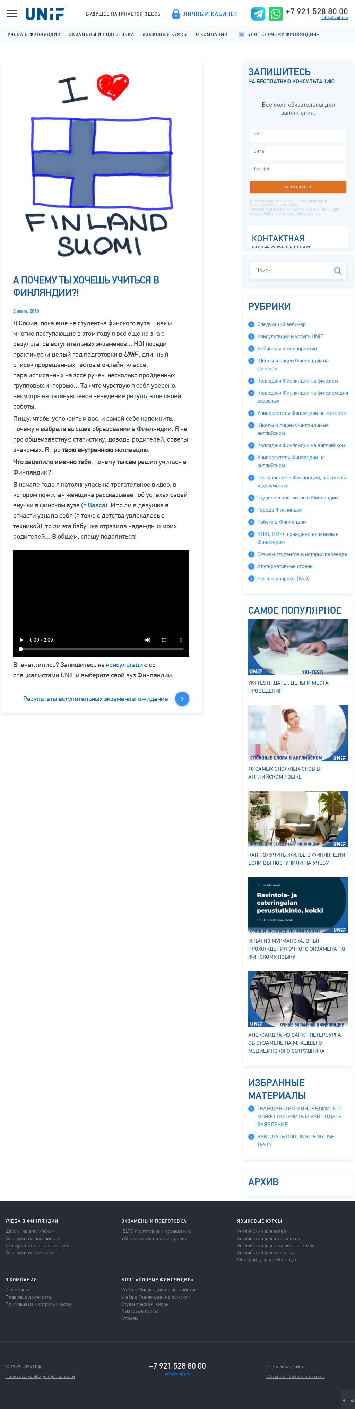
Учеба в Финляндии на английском (159, 1289)
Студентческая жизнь (144, 1303)
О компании (212, 34)
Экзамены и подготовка (101, 34)
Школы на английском (29, 1231)
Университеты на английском (37, 1245)
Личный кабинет (210, 13)
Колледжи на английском (32, 1238)
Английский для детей (261, 1231)
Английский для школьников (268, 1238)
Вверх (348, 1400)
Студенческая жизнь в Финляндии (297, 497)
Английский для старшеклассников (275, 1245)
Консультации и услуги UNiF (290, 336)
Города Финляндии (279, 509)
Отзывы (129, 1318)
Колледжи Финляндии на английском (301, 445)
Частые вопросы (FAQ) (283, 578)
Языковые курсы (165, 34)
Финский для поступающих (266, 1259)
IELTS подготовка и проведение (156, 1231)
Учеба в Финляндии (34, 34)
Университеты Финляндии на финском (302, 413)
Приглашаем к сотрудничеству (38, 1303)
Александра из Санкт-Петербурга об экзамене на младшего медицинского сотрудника (294, 1043)
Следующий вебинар (281, 324)
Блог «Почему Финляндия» (283, 34)
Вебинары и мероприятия (287, 348)
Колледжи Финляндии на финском (297, 380)
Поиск (337, 271)
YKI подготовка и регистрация (154, 1238)
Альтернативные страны (285, 566)
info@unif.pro (334, 17)
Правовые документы (28, 1296)
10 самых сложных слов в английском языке (284, 773)
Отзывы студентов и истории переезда (302, 554)
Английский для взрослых (265, 1252)
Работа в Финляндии (281, 522)
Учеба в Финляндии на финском (156, 1296)
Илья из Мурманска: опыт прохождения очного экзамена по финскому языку (296, 949)
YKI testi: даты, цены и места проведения (288, 687)
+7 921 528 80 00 (317, 11)
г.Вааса (94, 505)
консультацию (127, 664)
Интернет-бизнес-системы (295, 1376)
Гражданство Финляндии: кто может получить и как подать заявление (299, 1116)
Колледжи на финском (29, 1252)
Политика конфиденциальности (40, 1376)
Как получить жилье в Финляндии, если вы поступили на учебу (297, 859)
